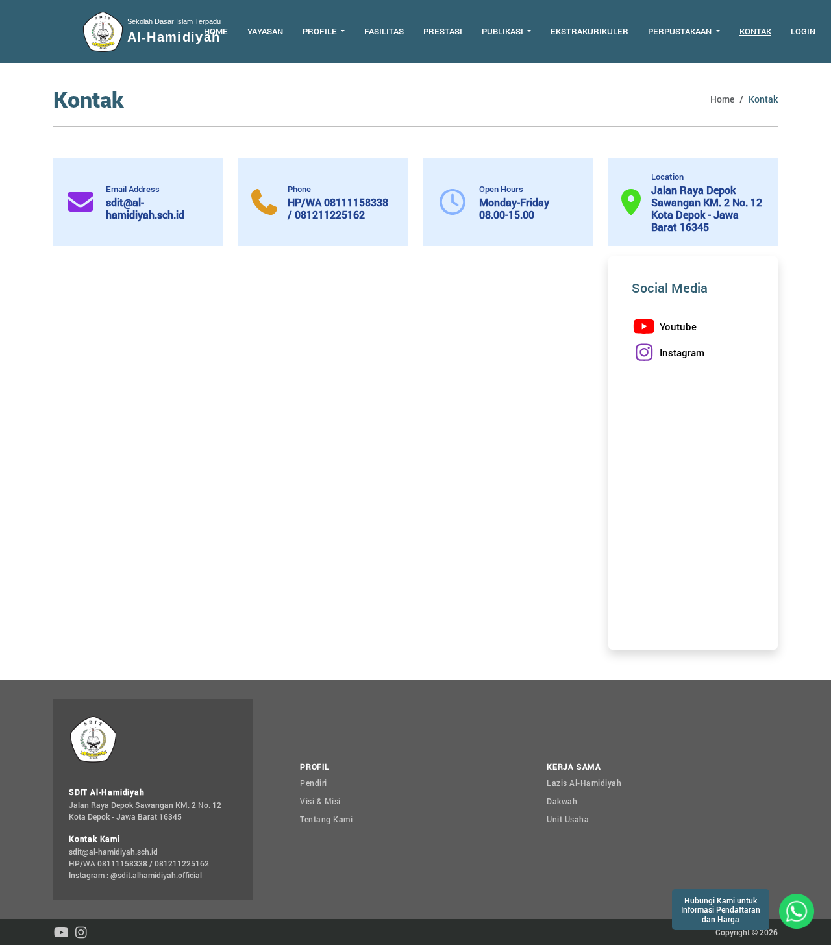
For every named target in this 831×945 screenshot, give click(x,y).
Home (216, 31)
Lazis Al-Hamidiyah (584, 783)
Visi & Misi (320, 801)
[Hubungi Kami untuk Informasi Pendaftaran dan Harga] (797, 910)
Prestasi (442, 31)
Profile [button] (321, 31)
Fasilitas (384, 31)
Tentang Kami (326, 819)
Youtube (678, 326)
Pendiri (313, 783)
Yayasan (265, 31)
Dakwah (562, 801)
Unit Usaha (568, 819)
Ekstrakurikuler (589, 31)
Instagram (682, 352)
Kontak (755, 31)
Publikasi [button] (503, 31)
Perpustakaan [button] (680, 31)
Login (803, 31)
